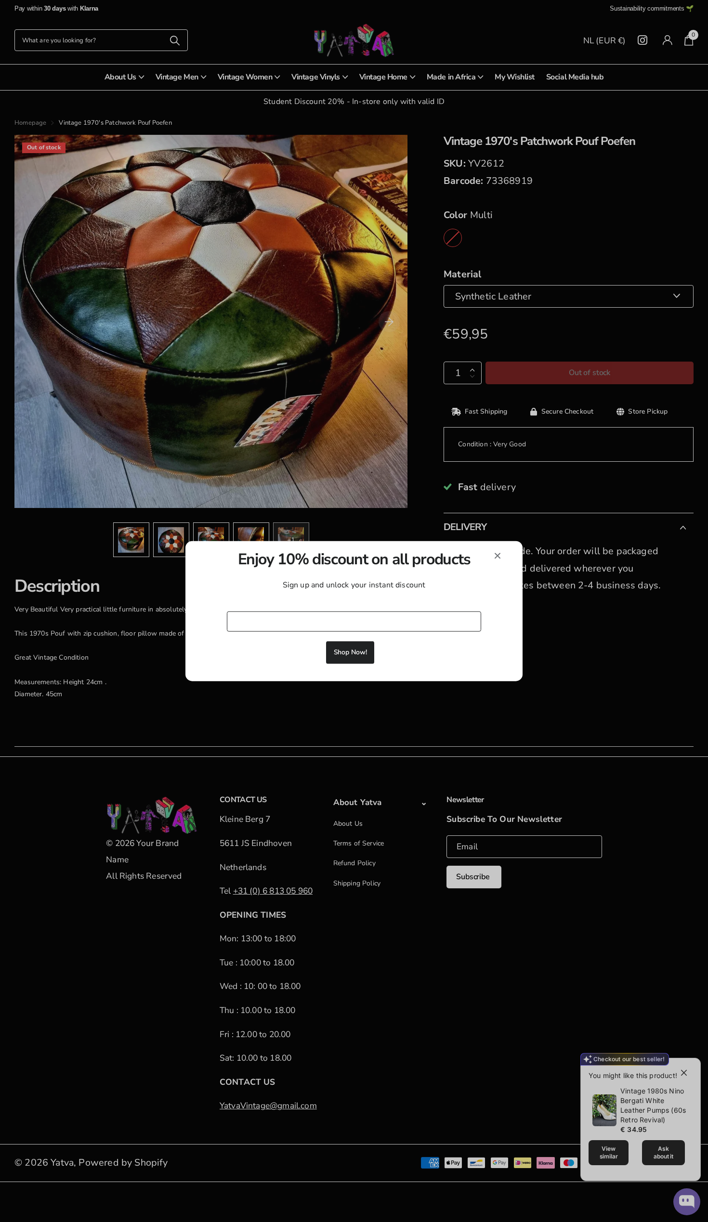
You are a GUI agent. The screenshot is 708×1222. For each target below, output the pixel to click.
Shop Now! (350, 651)
